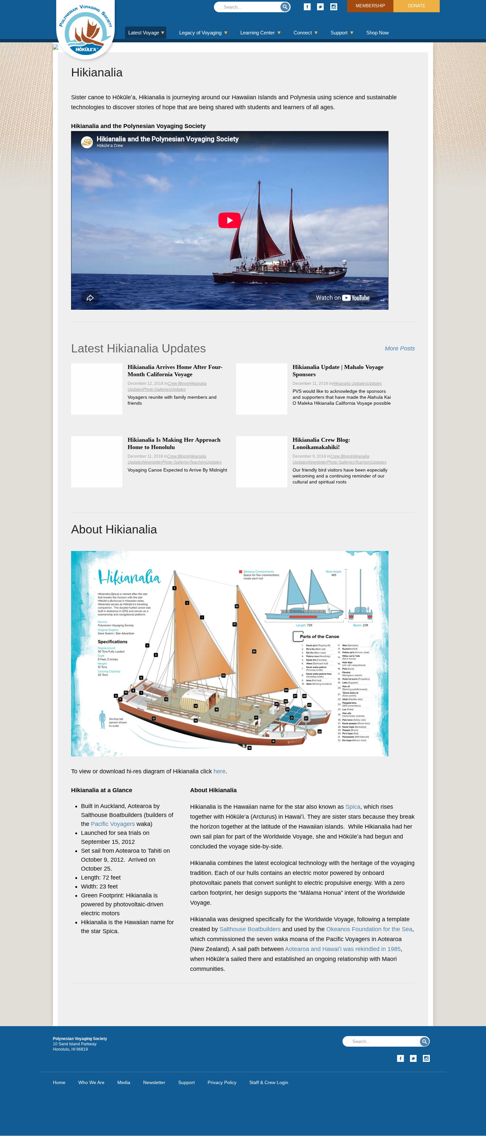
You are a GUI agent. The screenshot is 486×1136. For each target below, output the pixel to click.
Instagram (333, 6)
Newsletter (152, 462)
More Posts (400, 348)
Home (59, 1082)
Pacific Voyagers (113, 824)
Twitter (320, 6)
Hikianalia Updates (349, 383)
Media (123, 1082)
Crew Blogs (178, 383)
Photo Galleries (157, 389)
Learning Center (257, 32)
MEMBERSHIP (370, 5)
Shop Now (377, 32)
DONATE (416, 5)
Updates (178, 389)
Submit (285, 7)
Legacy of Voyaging (200, 32)
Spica (352, 806)
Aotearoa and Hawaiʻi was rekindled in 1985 (343, 949)
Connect (303, 32)
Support (339, 32)
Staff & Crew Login (268, 1082)
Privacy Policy (222, 1082)
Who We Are (91, 1082)
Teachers (198, 462)
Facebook (307, 6)
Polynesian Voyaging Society (85, 30)
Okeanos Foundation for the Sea (369, 929)
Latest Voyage (143, 32)
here (219, 771)
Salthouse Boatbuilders (250, 929)
